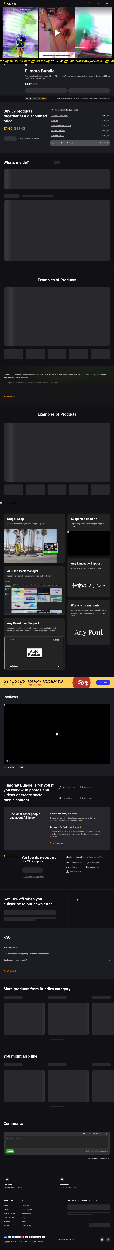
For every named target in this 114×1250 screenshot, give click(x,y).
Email (30, 621)
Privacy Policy (42, 639)
